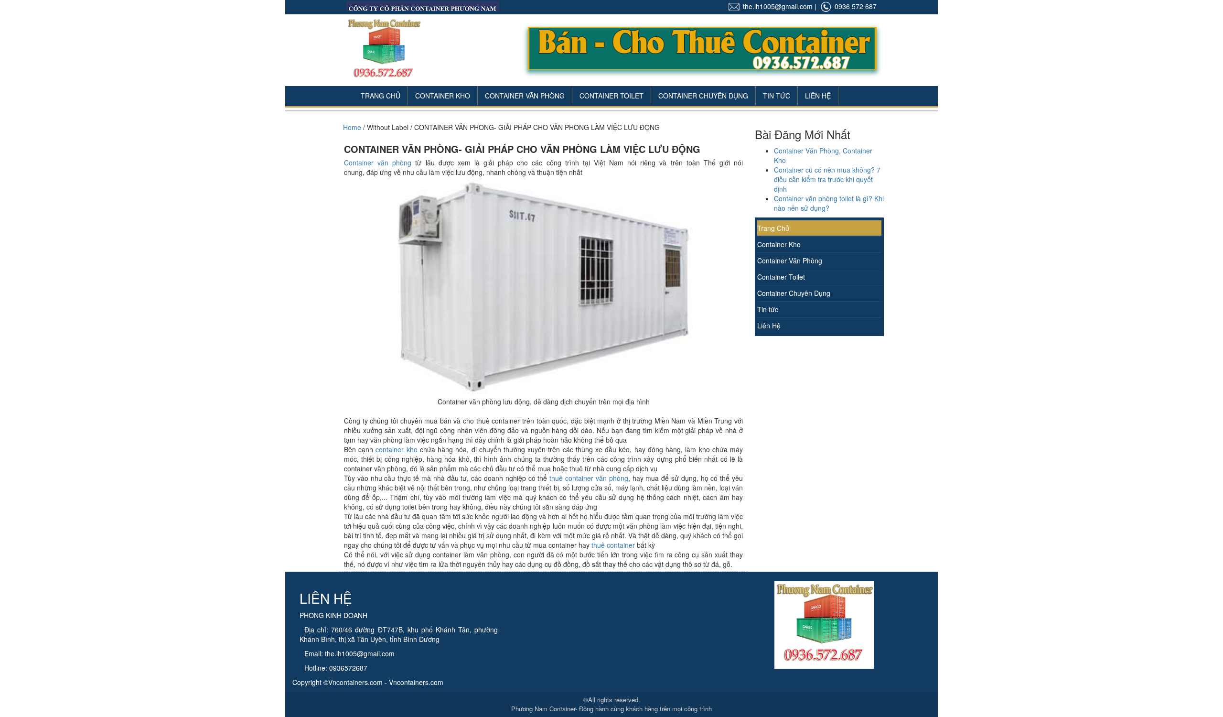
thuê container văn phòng (588, 478)
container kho (396, 449)
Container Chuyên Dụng (703, 95)
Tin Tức (776, 95)
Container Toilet (611, 95)
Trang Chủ (380, 95)
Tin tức (767, 309)
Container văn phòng (377, 162)
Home (352, 127)
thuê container (613, 545)
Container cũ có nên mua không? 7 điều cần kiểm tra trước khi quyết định (827, 179)
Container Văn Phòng (525, 95)
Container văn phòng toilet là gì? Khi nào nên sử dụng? (829, 203)
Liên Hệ (818, 95)
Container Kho (442, 95)
